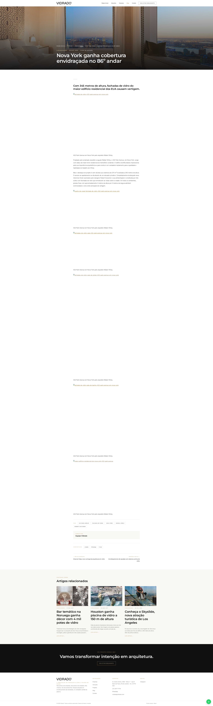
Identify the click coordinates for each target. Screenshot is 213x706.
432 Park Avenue (84, 523)
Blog (128, 3)
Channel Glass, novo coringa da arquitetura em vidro (89, 559)
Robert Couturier (80, 526)
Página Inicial (105, 3)
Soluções (113, 3)
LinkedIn (86, 547)
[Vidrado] (64, 3)
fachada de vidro (97, 523)
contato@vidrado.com (118, 694)
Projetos (95, 687)
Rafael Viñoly (120, 523)
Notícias (69, 46)
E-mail (100, 547)
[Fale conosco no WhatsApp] (208, 701)
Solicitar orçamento (147, 3)
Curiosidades (79, 46)
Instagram (143, 681)
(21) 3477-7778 (116, 688)
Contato (134, 3)
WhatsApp (93, 547)
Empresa (121, 3)
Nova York (109, 523)
